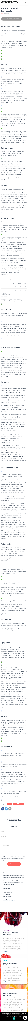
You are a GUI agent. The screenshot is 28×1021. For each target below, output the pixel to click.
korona (9, 804)
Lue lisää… (6, 951)
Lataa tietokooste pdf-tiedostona (12, 18)
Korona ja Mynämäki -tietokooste (10, 994)
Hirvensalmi (6, 930)
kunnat (15, 804)
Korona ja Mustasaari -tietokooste (10, 964)
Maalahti (21, 804)
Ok (14, 1018)
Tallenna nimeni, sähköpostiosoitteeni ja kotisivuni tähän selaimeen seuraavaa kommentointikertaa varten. (13, 858)
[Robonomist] (10, 2)
